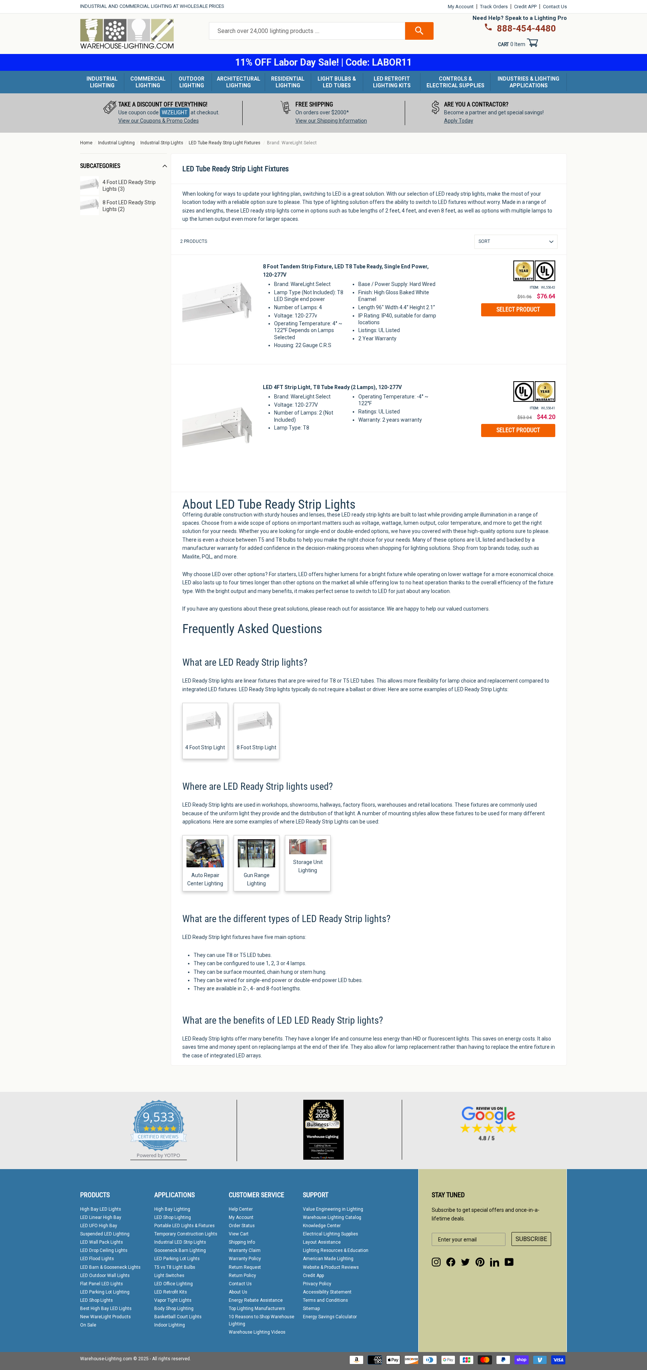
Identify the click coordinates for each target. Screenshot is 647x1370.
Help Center (241, 1209)
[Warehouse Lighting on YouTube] (509, 1262)
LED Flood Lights (97, 1258)
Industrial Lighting (102, 82)
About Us (238, 1292)
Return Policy (242, 1275)
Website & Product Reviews (331, 1267)
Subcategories (100, 165)
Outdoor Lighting (191, 82)
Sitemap (311, 1308)
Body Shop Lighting (174, 1308)
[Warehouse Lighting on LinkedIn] (494, 1262)
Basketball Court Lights (177, 1316)
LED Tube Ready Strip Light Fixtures (224, 142)
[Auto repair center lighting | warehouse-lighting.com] (205, 865)
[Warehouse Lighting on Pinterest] (480, 1262)
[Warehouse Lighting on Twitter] (465, 1262)
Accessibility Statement (327, 1292)
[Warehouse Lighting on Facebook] (450, 1262)
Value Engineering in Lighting (333, 1209)
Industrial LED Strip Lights (180, 1242)
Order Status (242, 1225)
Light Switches (169, 1275)
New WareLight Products (105, 1316)
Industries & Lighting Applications (528, 82)
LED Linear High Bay (100, 1217)
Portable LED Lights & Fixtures (184, 1225)
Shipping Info (242, 1242)
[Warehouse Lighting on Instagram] (436, 1262)
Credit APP (525, 6)
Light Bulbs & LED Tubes (337, 82)
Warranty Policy (245, 1258)
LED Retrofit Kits (170, 1292)
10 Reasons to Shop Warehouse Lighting (261, 1320)
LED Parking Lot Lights (177, 1258)
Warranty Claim (245, 1250)
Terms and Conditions (325, 1300)
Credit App (313, 1275)
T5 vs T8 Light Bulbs (174, 1267)
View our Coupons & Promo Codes (158, 121)
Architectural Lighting (238, 82)
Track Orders (494, 6)
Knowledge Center (322, 1225)
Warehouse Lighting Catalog (332, 1217)
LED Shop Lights (96, 1300)
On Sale (88, 1325)
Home (86, 142)
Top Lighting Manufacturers (257, 1308)
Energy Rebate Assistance (256, 1300)
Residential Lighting (287, 82)
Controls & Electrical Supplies (455, 82)
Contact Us (555, 6)
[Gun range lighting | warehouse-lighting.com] (256, 865)
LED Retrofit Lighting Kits (392, 82)
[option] (161, 113)
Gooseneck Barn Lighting (180, 1250)
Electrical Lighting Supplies (330, 1234)
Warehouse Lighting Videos (257, 1332)
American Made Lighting (328, 1258)
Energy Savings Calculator (330, 1316)
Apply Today (458, 121)
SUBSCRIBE (531, 1239)
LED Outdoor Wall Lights (105, 1275)
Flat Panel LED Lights (101, 1283)
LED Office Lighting (173, 1283)
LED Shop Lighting (172, 1217)
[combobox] (307, 31)
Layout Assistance (322, 1242)
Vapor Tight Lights (172, 1300)
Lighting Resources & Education (335, 1250)
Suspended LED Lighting (105, 1234)
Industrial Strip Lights (161, 142)
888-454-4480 (526, 28)
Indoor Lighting (169, 1325)
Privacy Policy (317, 1283)
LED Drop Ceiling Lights (103, 1250)
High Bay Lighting (172, 1209)
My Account (461, 6)
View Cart (239, 1234)
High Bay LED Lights (100, 1209)
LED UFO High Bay (98, 1225)
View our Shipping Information (331, 121)
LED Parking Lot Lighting (105, 1292)
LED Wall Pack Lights (101, 1242)
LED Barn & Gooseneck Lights (110, 1267)
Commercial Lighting (147, 82)
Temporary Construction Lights (185, 1234)
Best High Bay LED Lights (105, 1308)
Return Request (245, 1267)
